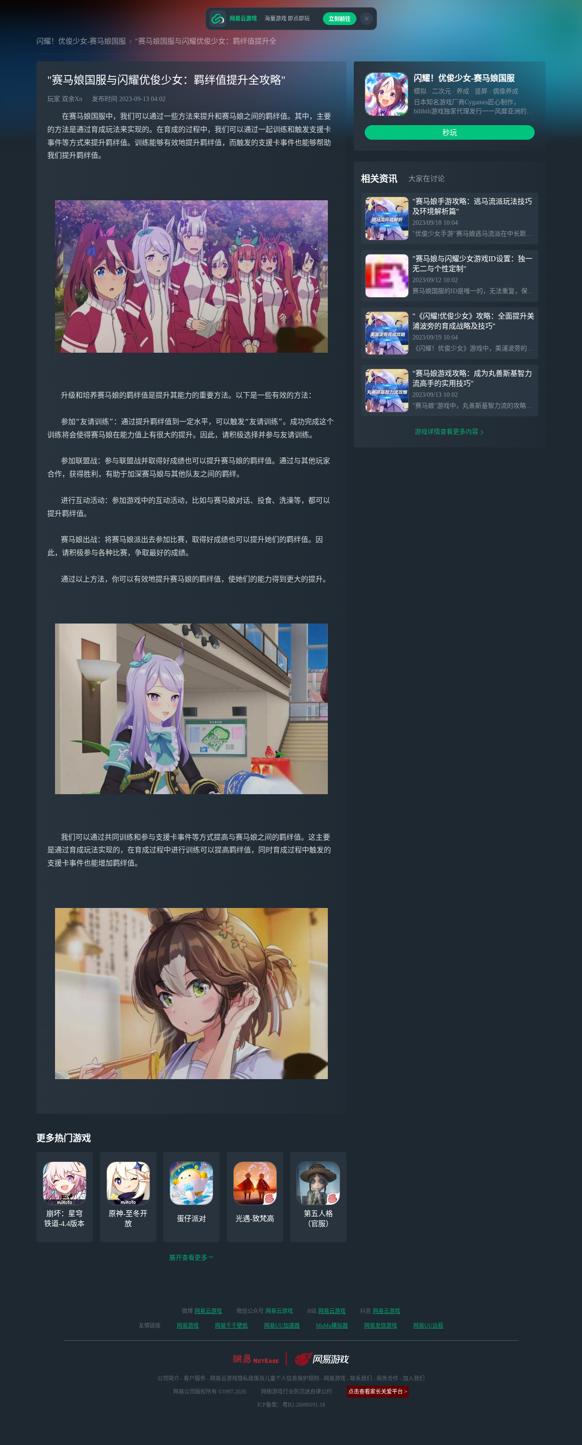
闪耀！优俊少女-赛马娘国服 (81, 41)
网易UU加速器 (282, 1326)
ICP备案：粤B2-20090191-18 (291, 1405)
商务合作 (387, 1378)
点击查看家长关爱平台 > (377, 1392)
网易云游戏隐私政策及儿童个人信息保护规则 (264, 1378)
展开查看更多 (188, 1257)
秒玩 (449, 133)
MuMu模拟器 (332, 1326)
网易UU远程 (428, 1326)
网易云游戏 (208, 1311)
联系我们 (361, 1378)
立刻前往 (340, 19)
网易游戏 (188, 1326)
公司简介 (168, 1378)
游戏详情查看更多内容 (446, 431)
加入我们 (414, 1378)
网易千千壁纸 (231, 1326)
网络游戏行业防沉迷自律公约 (296, 1392)
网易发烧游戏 (380, 1326)
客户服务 (195, 1378)
